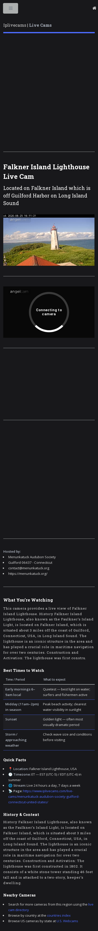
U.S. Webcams (67, 921)
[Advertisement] (49, 92)
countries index (59, 915)
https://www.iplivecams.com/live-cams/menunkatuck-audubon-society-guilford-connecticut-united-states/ (43, 796)
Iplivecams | (27, 25)
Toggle (11, 9)
